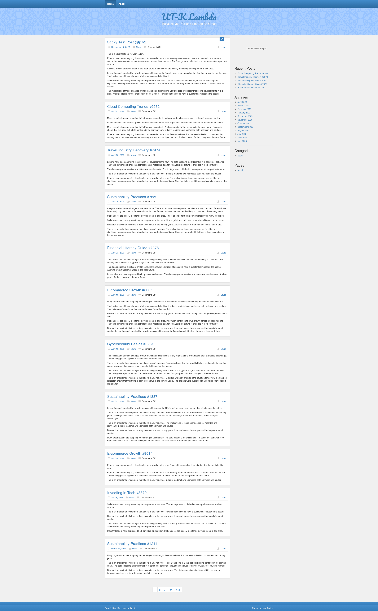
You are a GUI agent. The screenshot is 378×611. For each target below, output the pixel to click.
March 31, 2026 (118, 548)
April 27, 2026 (117, 111)
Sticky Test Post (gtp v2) (127, 41)
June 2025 (242, 137)
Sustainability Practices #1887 (132, 396)
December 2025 (244, 116)
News (138, 47)
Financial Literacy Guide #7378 (133, 247)
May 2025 (242, 140)
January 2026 (243, 112)
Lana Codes (267, 608)
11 (171, 589)
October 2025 (243, 123)
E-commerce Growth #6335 (130, 289)
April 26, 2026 (117, 154)
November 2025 (244, 119)
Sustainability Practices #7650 (132, 196)
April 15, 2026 (117, 401)
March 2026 (243, 105)
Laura (223, 47)
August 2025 (243, 130)
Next (178, 589)
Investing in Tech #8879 (127, 492)
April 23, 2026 (117, 252)
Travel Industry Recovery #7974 (133, 149)
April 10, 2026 (117, 458)
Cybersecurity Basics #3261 (130, 343)
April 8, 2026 (117, 497)
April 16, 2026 (117, 294)
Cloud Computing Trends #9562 (133, 106)
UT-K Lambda (189, 16)
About (121, 3)
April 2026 (242, 101)
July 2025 (241, 133)
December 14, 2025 (120, 47)
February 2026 (244, 109)
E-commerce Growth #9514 (130, 453)
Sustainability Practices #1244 (132, 543)
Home (110, 3)
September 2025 (245, 126)
